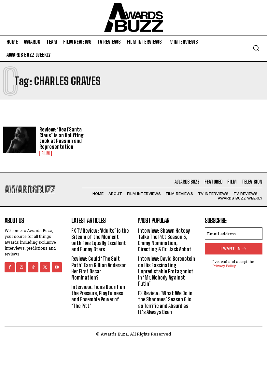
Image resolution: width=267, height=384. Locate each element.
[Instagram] (21, 267)
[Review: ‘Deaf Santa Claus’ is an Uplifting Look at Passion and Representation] (19, 140)
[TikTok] (33, 267)
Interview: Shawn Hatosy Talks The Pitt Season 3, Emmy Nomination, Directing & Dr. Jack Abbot (164, 240)
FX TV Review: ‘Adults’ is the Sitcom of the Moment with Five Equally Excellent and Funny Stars (100, 240)
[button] (255, 47)
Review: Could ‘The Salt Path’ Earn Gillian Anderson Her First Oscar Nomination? (99, 268)
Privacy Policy (224, 265)
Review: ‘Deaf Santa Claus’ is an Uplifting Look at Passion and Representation (61, 138)
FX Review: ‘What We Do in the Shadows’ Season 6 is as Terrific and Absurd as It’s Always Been (165, 302)
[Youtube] (57, 267)
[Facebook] (10, 267)
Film (45, 153)
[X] (45, 267)
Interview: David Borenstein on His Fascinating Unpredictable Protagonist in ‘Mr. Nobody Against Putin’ (166, 271)
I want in (230, 248)
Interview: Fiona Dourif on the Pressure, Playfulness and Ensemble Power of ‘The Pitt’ (98, 296)
